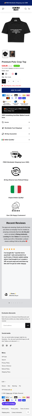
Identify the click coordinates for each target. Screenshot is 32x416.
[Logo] (16, 8)
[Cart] (29, 9)
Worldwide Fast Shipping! (13, 128)
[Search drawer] (25, 9)
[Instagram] (3, 345)
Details (7, 122)
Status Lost (9, 393)
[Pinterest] (7, 345)
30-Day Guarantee (11, 134)
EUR (3, 381)
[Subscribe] (27, 325)
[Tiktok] (11, 345)
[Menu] (3, 8)
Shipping (10, 68)
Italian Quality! (9, 139)
